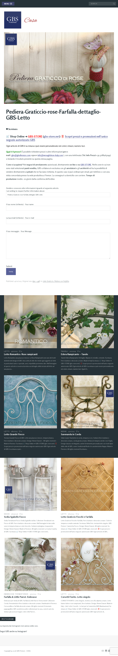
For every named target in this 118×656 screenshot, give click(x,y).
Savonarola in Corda (71, 434)
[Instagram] (106, 651)
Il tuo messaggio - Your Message (19, 231)
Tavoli (64, 351)
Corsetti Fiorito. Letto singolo (75, 596)
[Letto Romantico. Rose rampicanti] (30, 321)
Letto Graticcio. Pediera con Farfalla (56, 281)
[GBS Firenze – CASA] (22, 20)
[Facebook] (109, 651)
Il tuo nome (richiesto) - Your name (20, 204)
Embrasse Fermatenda (16, 594)
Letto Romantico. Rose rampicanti (20, 354)
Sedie (64, 431)
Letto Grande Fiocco (14, 434)
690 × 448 (36, 281)
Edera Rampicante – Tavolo (74, 354)
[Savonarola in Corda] (87, 401)
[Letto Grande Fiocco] (30, 401)
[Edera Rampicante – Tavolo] (87, 321)
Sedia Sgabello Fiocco (15, 516)
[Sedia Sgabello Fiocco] (30, 484)
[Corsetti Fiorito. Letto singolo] (87, 564)
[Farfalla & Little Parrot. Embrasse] (30, 564)
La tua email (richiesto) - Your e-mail (20, 218)
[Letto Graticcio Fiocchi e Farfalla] (87, 484)
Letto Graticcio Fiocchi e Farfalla (77, 516)
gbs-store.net (51, 136)
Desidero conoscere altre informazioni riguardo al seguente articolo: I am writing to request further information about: (32, 189)
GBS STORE (85, 164)
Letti (7, 351)
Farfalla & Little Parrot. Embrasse (20, 596)
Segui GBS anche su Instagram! (13, 631)
